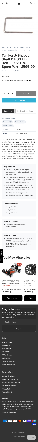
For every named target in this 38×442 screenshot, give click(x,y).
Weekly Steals (6, 348)
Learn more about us (9, 412)
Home (3, 47)
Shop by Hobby (7, 342)
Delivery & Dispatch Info (10, 379)
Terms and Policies (19, 436)
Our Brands (6, 352)
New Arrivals (6, 345)
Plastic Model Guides (9, 361)
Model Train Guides (8, 364)
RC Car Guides (7, 355)
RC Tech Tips (6, 358)
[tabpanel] (19, 184)
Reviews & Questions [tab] (25, 111)
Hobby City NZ (21, 432)
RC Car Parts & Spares (23, 47)
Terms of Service (7, 392)
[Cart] (35, 3)
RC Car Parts (11, 47)
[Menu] (2, 3)
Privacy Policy (6, 389)
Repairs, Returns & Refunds (11, 382)
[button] (19, 100)
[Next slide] (32, 281)
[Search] (7, 3)
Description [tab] (8, 111)
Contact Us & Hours (8, 376)
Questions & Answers (9, 386)
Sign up (19, 329)
